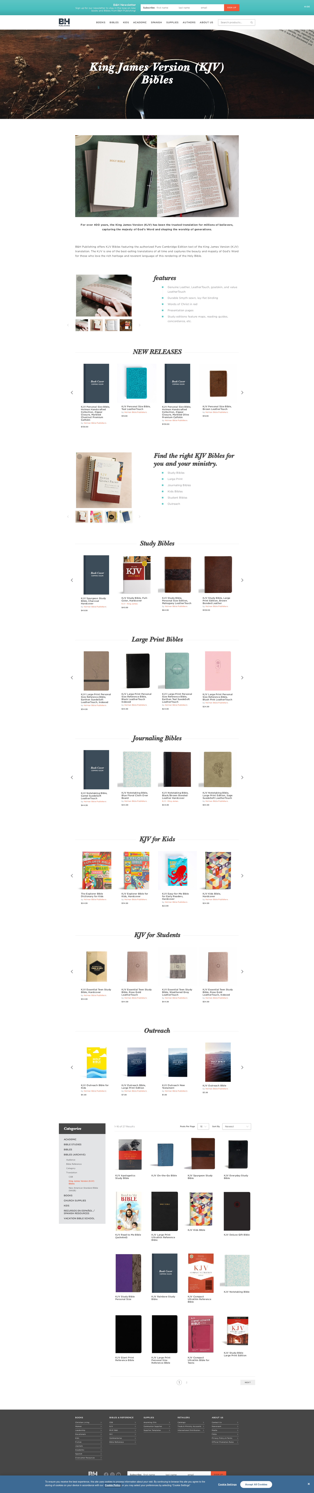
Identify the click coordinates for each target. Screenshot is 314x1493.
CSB (71, 1177)
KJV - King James (130, 604)
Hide (307, 6)
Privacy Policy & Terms (222, 1438)
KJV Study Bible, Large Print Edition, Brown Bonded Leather (216, 601)
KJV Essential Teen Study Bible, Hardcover (96, 990)
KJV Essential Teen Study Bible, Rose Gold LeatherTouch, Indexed (218, 992)
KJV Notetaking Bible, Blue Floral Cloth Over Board (135, 795)
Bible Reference (74, 1164)
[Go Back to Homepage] (92, 1475)
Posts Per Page (187, 1126)
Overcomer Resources (85, 1458)
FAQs (214, 1434)
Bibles (114, 22)
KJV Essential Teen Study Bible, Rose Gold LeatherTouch (137, 992)
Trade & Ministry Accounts (189, 1426)
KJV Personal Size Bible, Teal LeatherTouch (136, 407)
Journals (79, 1446)
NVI (111, 1434)
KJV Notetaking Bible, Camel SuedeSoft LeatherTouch (94, 796)
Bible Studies (72, 1144)
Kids (126, 22)
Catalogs (181, 1422)
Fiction (78, 1442)
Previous (68, 325)
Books (100, 22)
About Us (206, 22)
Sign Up (231, 7)
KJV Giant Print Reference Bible (124, 1358)
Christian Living (82, 1422)
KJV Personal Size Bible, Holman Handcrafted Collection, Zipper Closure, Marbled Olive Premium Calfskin (176, 412)
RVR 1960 (113, 1430)
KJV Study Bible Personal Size (125, 1297)
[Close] (308, 1483)
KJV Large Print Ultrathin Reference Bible (163, 1237)
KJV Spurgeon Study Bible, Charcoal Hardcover (93, 601)
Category (70, 1168)
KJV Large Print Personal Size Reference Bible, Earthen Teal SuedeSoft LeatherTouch (177, 698)
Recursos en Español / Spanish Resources (79, 1212)
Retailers (184, 1417)
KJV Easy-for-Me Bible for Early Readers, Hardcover (175, 896)
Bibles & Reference (121, 1417)
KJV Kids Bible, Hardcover (212, 895)
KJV (111, 1426)
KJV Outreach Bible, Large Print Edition (134, 1086)
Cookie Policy (113, 1485)
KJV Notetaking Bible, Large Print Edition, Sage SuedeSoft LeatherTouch (218, 795)
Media (214, 1430)
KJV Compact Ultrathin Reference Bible (199, 1299)
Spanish (156, 22)
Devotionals (80, 1434)
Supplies (172, 22)
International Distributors (189, 1430)
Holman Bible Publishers (95, 423)
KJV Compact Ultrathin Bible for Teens (198, 1360)
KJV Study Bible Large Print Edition (235, 1354)
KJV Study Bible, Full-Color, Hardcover (135, 599)
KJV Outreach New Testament (173, 1086)
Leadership (80, 1430)
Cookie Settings (227, 1484)
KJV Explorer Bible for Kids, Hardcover (135, 895)
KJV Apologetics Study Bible (125, 1176)
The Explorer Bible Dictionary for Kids (92, 895)
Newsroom (216, 1426)
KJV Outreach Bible (214, 1085)
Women (78, 1426)
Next (140, 325)
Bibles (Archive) (75, 1154)
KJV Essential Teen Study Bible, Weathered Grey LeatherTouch (177, 992)
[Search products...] (252, 22)
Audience (70, 1160)
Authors (189, 22)
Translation (71, 1172)
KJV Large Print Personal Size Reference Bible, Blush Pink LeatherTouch (218, 697)
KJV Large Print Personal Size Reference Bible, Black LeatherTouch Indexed (136, 698)
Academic (140, 22)
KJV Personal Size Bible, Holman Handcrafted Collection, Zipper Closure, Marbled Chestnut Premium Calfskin (95, 413)
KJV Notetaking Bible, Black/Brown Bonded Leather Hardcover (175, 795)
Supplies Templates (152, 1430)
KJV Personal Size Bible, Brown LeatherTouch (217, 407)
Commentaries (115, 1438)
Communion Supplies (153, 1426)
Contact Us (217, 1422)
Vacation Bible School (79, 1218)
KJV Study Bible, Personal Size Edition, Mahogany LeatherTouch (176, 601)
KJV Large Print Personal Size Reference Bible (160, 1360)
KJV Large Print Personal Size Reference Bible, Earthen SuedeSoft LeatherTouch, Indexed (96, 698)
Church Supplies (75, 1200)
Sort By (216, 1126)
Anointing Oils (150, 1422)
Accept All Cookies (256, 1484)
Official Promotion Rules (223, 1442)
